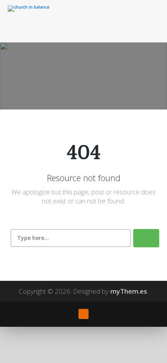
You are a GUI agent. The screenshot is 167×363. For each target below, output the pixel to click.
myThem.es (128, 291)
